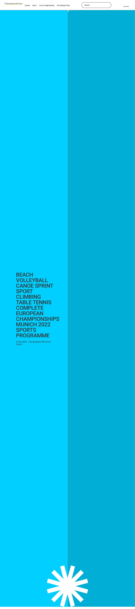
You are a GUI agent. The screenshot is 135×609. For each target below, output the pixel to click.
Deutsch (126, 6)
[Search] (108, 5)
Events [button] (27, 5)
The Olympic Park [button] (63, 5)
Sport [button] (34, 5)
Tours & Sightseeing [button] (46, 5)
